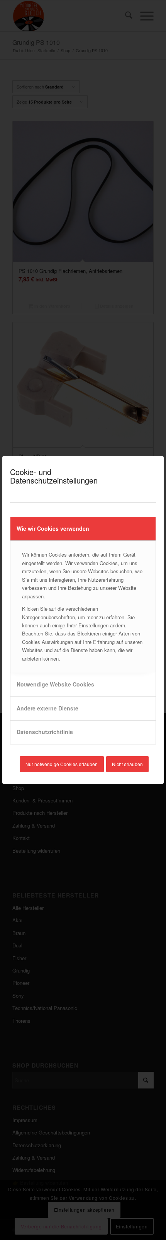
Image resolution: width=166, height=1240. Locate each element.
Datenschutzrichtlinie (45, 732)
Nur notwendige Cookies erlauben (61, 764)
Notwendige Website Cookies (55, 684)
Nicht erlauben (127, 764)
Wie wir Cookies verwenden (53, 528)
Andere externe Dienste (47, 708)
